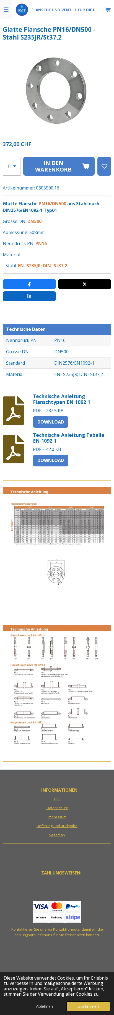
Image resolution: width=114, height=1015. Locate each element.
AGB (57, 798)
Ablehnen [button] (44, 1006)
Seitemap (57, 834)
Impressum (57, 816)
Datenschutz (57, 807)
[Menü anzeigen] (6, 9)
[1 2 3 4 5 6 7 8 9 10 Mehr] (11, 166)
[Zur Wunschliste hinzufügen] (104, 166)
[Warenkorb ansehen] (108, 9)
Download (50, 422)
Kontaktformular (67, 929)
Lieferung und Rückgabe (57, 825)
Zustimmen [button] (88, 1006)
